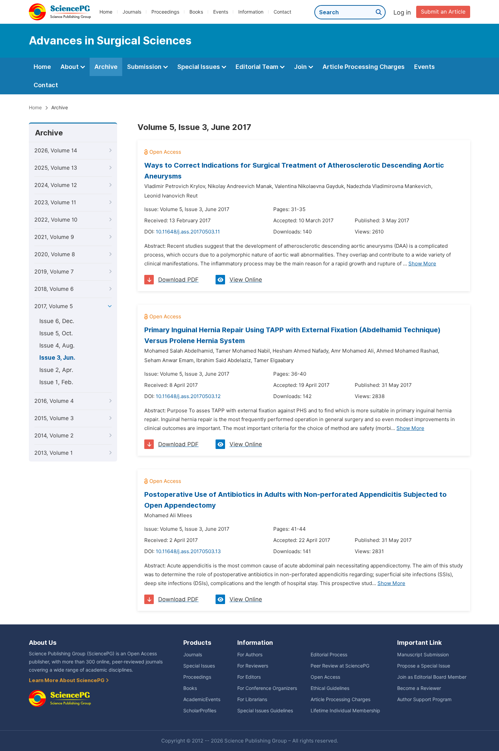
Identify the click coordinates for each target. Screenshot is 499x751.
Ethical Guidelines (330, 688)
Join (301, 66)
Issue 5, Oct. (56, 333)
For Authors (249, 654)
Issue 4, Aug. (57, 345)
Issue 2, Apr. (56, 370)
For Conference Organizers (267, 688)
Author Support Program (424, 699)
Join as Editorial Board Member (431, 677)
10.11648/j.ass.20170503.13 (188, 551)
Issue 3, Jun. (57, 357)
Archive (105, 66)
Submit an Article (443, 11)
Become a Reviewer (419, 688)
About (70, 66)
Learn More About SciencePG (67, 680)
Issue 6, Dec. (56, 321)
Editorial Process (329, 654)
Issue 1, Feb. (56, 382)
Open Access (325, 677)
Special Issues (199, 66)
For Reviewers (252, 666)
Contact (282, 12)
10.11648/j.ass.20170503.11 (188, 232)
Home (105, 12)
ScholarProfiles (199, 710)
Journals (132, 12)
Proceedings (165, 12)
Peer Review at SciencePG (340, 666)
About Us (42, 642)
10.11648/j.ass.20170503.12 (188, 396)
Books (196, 12)
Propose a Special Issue (423, 666)
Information (250, 12)
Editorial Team (258, 66)
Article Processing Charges (363, 66)
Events (220, 12)
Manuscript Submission (423, 654)
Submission (145, 66)
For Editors (249, 677)
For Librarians (252, 699)
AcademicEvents (201, 699)
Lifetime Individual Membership (345, 710)
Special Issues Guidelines (265, 710)
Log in (402, 12)
